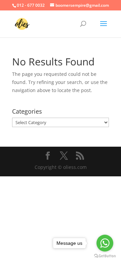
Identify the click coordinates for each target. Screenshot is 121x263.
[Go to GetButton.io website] (105, 256)
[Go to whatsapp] (104, 243)
